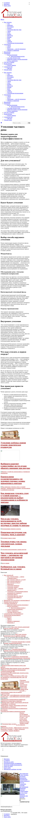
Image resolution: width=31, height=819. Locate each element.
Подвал (9, 28)
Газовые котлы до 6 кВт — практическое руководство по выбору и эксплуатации (14, 691)
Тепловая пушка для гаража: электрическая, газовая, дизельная (14, 543)
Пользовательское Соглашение (12, 763)
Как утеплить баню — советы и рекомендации (15, 577)
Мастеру (9, 68)
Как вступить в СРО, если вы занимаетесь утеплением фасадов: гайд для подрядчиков (14, 677)
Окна (8, 32)
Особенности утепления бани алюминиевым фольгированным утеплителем (17, 657)
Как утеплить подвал (13, 582)
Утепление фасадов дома (14, 29)
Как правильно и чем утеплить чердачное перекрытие (24, 776)
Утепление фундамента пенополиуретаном (13, 711)
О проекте (7, 2)
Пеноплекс (10, 622)
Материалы (7, 52)
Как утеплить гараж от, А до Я (16, 579)
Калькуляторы (8, 63)
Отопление (7, 53)
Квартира (10, 25)
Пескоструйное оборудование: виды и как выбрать (15, 668)
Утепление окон (12, 594)
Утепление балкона (13, 585)
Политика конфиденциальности (13, 765)
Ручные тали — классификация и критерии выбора (15, 696)
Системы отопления (10, 603)
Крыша (9, 37)
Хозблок (9, 41)
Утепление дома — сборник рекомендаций (15, 589)
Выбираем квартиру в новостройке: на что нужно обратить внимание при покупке (15, 466)
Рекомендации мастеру (11, 602)
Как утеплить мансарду (14, 581)
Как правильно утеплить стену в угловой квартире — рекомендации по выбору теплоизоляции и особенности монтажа (15, 497)
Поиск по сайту (8, 766)
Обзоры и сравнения (13, 50)
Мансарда (10, 35)
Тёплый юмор (8, 69)
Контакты (7, 4)
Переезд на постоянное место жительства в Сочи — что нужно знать (25, 716)
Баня (8, 38)
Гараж (9, 40)
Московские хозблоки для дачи (12, 769)
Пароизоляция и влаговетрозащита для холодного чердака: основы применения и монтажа (13, 480)
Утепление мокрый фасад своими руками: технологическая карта (17, 642)
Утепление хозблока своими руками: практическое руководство (13, 445)
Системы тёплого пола (13, 58)
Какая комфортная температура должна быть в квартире (13, 700)
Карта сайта (7, 5)
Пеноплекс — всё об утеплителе (16, 49)
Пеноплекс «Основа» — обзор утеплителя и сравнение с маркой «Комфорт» (13, 729)
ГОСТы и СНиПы (9, 62)
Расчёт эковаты (11, 65)
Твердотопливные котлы (18, 56)
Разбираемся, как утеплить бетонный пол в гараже (13, 568)
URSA (9, 46)
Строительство (8, 66)
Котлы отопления (12, 55)
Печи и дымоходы (12, 61)
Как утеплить (8, 22)
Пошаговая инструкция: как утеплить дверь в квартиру (14, 533)
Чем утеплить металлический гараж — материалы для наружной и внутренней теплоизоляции (14, 556)
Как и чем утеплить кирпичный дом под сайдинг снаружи (16, 627)
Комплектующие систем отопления (17, 59)
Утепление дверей (13, 587)
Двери (9, 31)
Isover (8, 47)
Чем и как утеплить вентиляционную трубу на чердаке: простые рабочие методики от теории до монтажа (15, 522)
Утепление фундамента (14, 597)
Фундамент (10, 26)
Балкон (9, 34)
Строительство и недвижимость (13, 613)
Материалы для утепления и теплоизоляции (17, 600)
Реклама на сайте (9, 762)
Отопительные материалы (15, 609)
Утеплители (7, 44)
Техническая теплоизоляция (15, 43)
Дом (8, 23)
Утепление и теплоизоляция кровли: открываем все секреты (17, 592)
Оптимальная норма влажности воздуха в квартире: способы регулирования (25, 783)
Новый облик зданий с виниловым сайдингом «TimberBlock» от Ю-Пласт (14, 706)
